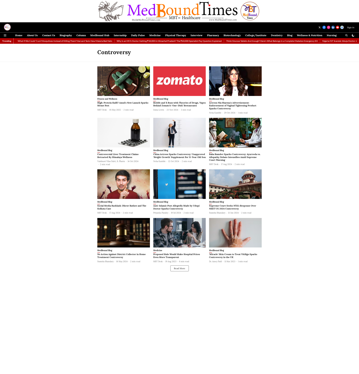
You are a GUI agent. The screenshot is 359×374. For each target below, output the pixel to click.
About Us (32, 35)
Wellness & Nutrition (309, 35)
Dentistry (277, 35)
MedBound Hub (99, 35)
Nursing (332, 35)
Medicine (155, 35)
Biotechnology (232, 35)
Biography (66, 35)
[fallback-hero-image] (123, 81)
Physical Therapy (175, 35)
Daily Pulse (138, 35)
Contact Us (48, 35)
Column (81, 35)
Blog (289, 35)
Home (18, 35)
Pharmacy (213, 35)
